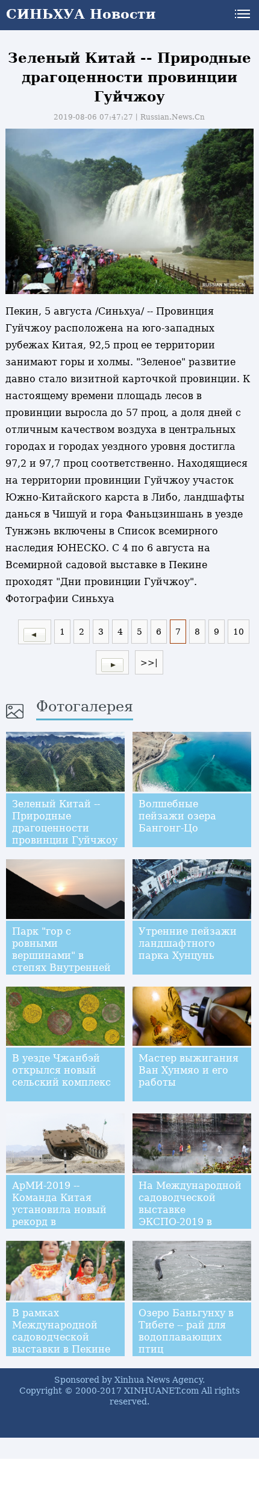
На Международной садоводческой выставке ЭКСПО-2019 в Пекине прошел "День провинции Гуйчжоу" (190, 1222)
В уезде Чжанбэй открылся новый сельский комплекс (61, 1070)
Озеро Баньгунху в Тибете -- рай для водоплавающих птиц (186, 1331)
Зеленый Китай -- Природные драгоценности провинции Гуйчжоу (64, 822)
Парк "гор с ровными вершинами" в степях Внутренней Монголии (61, 955)
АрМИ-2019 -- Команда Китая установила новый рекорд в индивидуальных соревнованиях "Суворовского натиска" (59, 1228)
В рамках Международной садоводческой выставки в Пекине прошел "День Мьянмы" (61, 1343)
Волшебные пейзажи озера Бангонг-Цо (177, 816)
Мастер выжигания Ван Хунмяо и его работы (189, 1070)
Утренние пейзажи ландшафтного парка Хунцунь (188, 943)
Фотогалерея (84, 706)
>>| (149, 662)
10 (238, 631)
